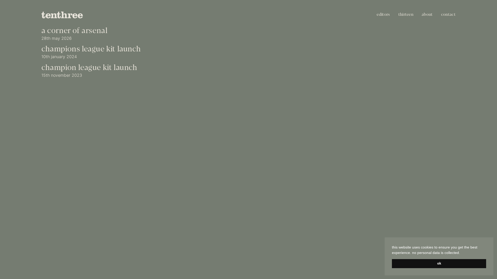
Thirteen (406, 15)
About (427, 15)
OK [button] (439, 263)
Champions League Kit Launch (91, 49)
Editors (383, 15)
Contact (448, 15)
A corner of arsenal (74, 31)
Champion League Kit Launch (89, 68)
